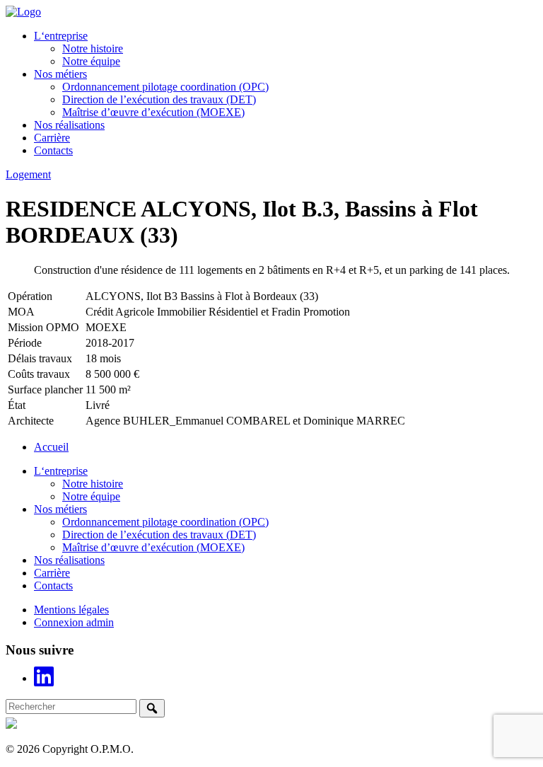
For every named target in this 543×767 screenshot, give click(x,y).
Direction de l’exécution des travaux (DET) (159, 99)
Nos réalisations (69, 125)
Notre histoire (92, 48)
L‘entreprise (61, 36)
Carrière (52, 138)
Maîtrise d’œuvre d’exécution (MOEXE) (153, 112)
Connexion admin (74, 622)
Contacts (53, 150)
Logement (28, 174)
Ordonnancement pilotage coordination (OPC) (165, 87)
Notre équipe (91, 61)
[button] (152, 708)
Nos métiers (60, 74)
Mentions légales (71, 610)
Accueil (51, 447)
